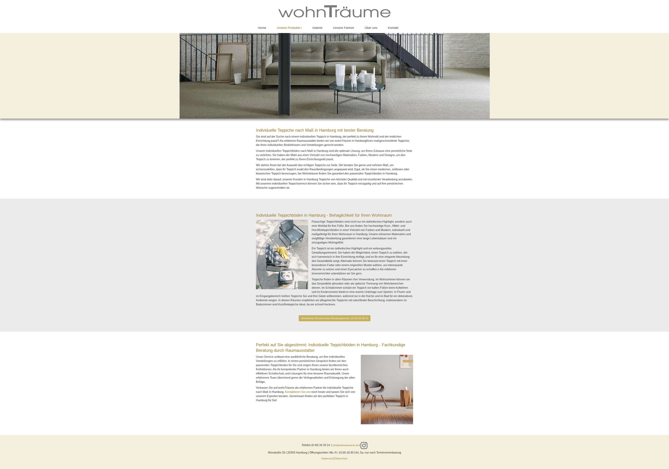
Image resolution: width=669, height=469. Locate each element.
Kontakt (393, 28)
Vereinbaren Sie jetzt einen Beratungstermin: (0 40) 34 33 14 (334, 318)
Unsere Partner (343, 28)
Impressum (327, 458)
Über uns (371, 28)
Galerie (317, 28)
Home (262, 28)
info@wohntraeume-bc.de (345, 445)
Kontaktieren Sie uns (298, 391)
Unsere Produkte (288, 28)
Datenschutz (341, 458)
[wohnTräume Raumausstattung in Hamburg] (334, 11)
